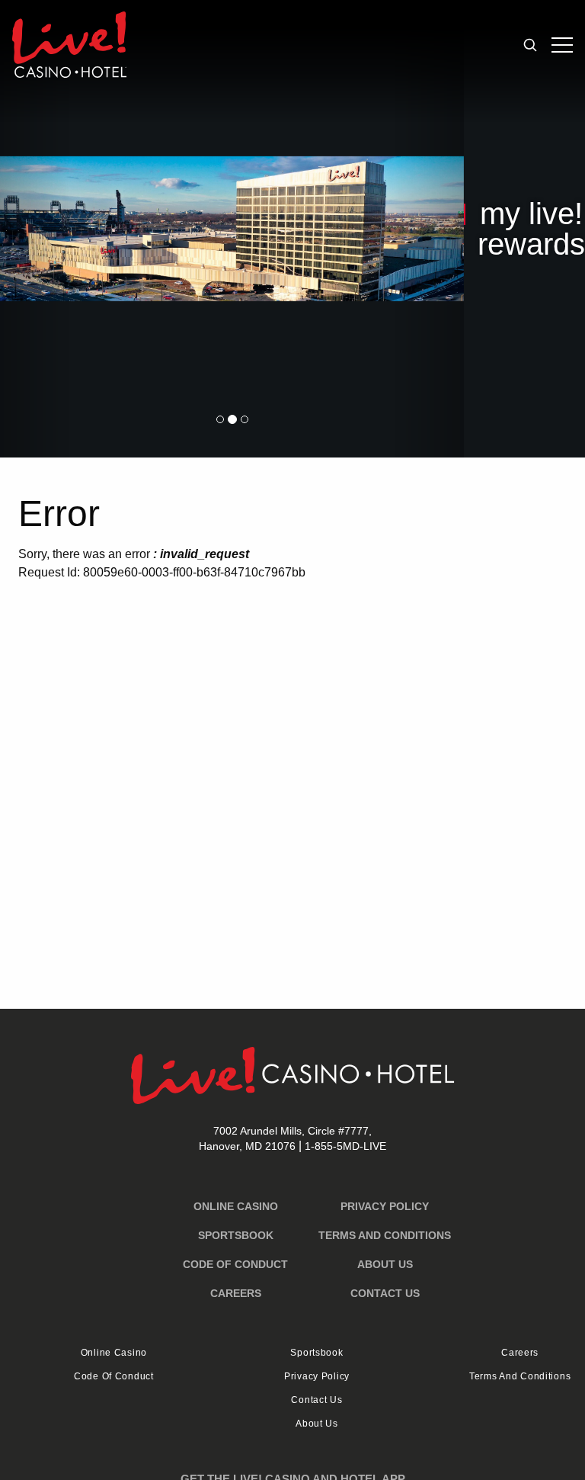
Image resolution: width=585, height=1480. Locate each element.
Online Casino (235, 1206)
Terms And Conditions (384, 1235)
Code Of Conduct (235, 1264)
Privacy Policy (384, 1206)
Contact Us (385, 1293)
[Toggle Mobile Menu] (562, 45)
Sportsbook (235, 1235)
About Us (385, 1264)
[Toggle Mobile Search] (530, 45)
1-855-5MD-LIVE (345, 1146)
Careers (235, 1293)
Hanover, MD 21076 (285, 1138)
